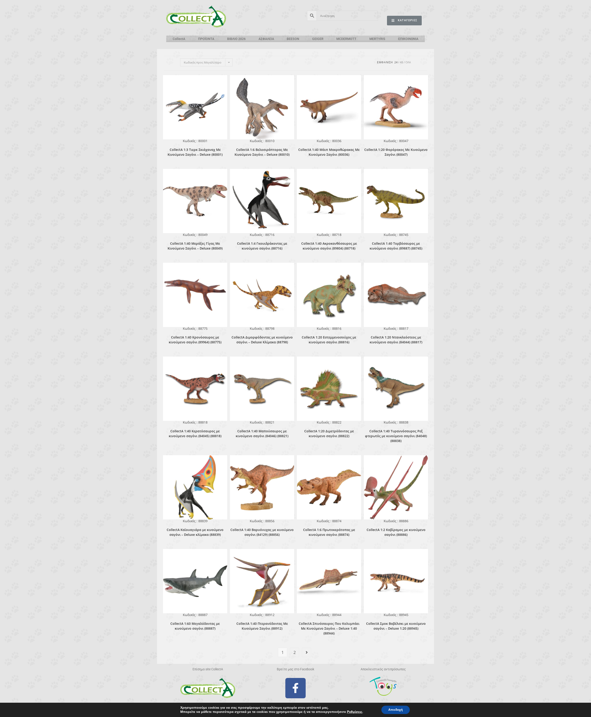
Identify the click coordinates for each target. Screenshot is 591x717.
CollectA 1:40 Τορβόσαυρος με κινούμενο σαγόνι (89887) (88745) (396, 245)
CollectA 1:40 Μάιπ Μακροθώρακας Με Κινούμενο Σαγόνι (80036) (329, 152)
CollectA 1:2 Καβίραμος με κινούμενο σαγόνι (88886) (396, 532)
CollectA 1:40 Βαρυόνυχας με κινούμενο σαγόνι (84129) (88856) (262, 532)
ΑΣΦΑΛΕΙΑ (266, 39)
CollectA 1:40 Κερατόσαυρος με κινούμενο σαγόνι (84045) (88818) (195, 433)
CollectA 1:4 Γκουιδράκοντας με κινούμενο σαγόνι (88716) (262, 245)
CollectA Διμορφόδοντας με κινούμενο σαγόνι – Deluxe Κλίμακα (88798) (262, 339)
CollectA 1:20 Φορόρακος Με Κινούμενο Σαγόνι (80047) (396, 152)
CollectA (179, 39)
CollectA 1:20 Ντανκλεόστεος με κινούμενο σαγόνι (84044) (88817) (396, 339)
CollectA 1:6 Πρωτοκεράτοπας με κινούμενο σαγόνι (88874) (329, 532)
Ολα (408, 62)
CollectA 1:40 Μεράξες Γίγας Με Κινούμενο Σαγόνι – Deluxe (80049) (195, 245)
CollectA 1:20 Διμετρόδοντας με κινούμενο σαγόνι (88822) (329, 433)
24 (396, 62)
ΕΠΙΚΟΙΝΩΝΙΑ (408, 39)
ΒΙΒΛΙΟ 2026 (236, 39)
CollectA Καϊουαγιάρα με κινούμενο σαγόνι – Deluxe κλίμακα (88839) (195, 532)
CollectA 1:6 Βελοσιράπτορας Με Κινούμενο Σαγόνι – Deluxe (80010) (262, 152)
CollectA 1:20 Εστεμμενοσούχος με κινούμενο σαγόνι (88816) (329, 339)
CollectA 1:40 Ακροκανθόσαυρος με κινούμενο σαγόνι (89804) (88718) (329, 245)
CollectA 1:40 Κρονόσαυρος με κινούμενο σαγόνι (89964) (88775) (195, 339)
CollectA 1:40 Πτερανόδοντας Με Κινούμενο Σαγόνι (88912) (262, 626)
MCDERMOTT (346, 39)
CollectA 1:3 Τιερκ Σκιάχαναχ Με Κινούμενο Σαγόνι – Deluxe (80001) (195, 152)
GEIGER (317, 39)
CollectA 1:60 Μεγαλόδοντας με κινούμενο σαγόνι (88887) (195, 626)
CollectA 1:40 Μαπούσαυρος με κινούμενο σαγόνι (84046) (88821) (262, 433)
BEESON (293, 39)
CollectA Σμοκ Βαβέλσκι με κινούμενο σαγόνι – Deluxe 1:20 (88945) (396, 626)
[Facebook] (295, 688)
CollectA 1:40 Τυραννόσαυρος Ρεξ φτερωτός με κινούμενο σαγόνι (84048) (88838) (396, 436)
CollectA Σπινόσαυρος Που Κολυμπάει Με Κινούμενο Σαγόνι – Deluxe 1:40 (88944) (329, 628)
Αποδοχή (395, 710)
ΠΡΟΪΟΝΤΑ (206, 39)
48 (401, 62)
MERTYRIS (377, 39)
